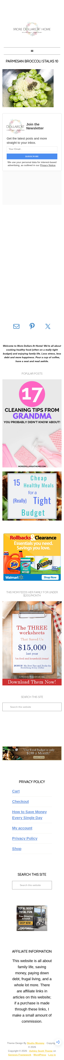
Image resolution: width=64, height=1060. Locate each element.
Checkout (20, 801)
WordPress (39, 1054)
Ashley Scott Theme (41, 1051)
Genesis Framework (19, 1054)
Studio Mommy (35, 1043)
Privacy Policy (24, 838)
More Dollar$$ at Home (32, 28)
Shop (16, 849)
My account (22, 828)
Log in (52, 1054)
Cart (16, 791)
